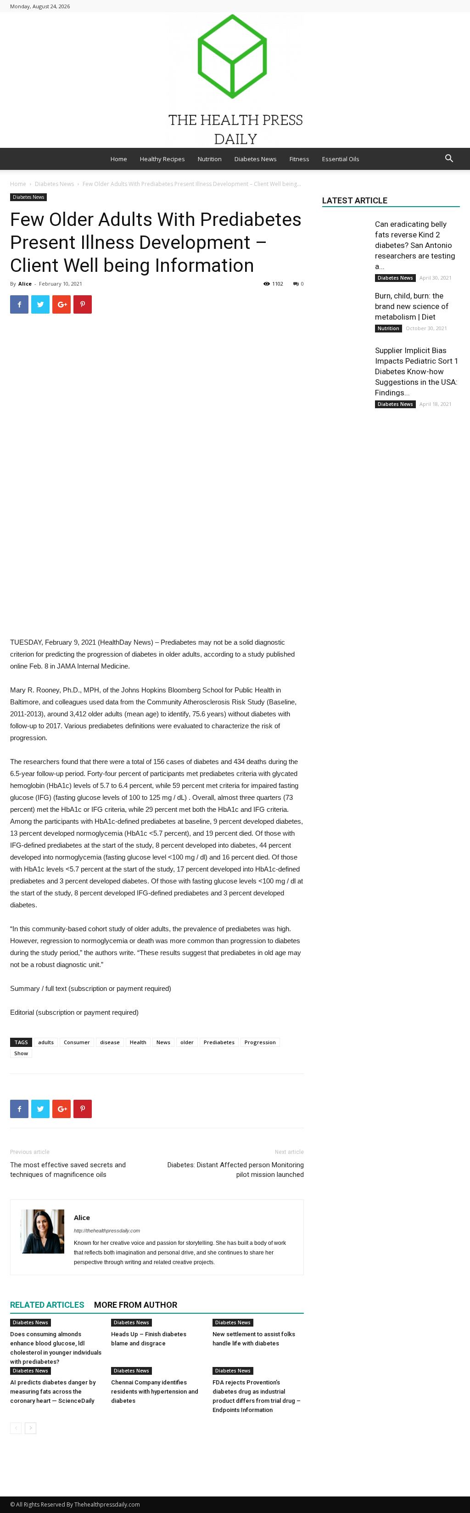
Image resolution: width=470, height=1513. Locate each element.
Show (21, 1053)
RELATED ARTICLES (47, 1305)
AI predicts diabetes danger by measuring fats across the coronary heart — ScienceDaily (52, 1391)
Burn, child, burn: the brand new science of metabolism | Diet (412, 306)
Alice (25, 283)
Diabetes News (256, 159)
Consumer (77, 1042)
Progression (260, 1042)
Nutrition (210, 159)
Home (119, 159)
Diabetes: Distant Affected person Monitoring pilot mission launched (236, 1170)
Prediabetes (219, 1042)
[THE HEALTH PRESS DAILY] (235, 80)
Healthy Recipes (162, 159)
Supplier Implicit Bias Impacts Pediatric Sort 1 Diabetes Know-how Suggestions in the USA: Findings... (417, 371)
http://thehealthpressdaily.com (107, 1230)
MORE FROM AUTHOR (135, 1305)
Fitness (299, 159)
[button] (449, 159)
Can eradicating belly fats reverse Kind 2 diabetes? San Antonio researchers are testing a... (415, 245)
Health (138, 1042)
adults (46, 1042)
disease (110, 1042)
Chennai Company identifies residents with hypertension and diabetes (154, 1391)
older (187, 1042)
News (163, 1042)
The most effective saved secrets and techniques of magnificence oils (68, 1170)
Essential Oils (340, 159)
